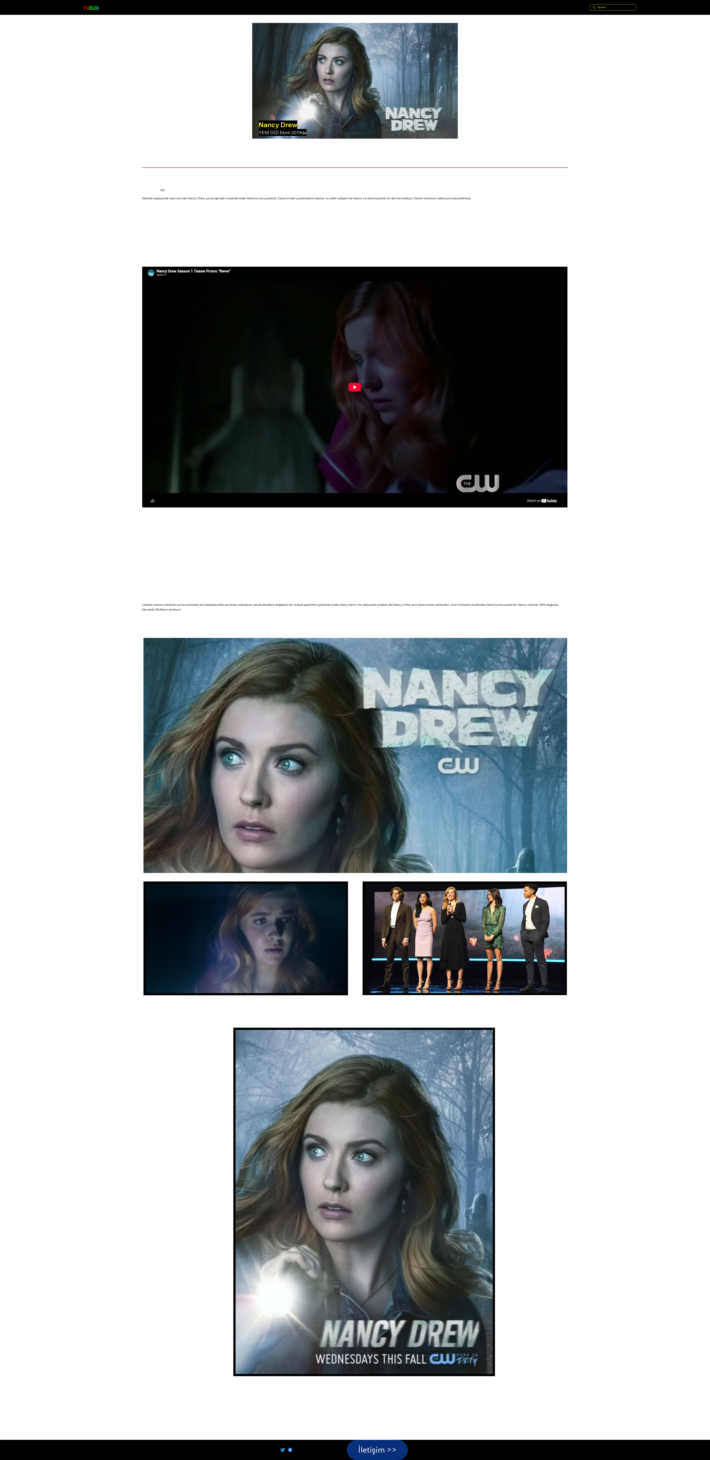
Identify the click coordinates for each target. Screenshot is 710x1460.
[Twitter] (282, 1450)
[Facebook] (290, 1450)
